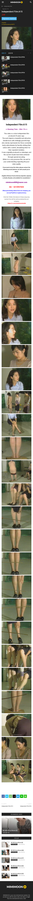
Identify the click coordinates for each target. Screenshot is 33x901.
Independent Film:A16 (25, 806)
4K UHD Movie (14, 844)
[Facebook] (3, 796)
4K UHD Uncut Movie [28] (17, 850)
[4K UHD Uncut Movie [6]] (16, 826)
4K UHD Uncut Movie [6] (10, 830)
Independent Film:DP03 (17, 80)
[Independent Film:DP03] (6, 82)
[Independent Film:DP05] (6, 67)
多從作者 (10, 53)
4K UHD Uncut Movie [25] (17, 873)
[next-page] (30, 53)
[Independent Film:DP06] (6, 59)
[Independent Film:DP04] (6, 74)
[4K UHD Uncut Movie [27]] (6, 860)
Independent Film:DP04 (17, 72)
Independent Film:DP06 (17, 57)
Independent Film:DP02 (17, 88)
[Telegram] (18, 796)
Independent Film (8, 6)
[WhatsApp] (10, 796)
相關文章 (4, 53)
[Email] (14, 796)
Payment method (9, 18)
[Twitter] (6, 796)
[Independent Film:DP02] (6, 90)
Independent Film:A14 (7, 806)
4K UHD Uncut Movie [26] (17, 866)
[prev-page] (28, 53)
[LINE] (21, 796)
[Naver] (25, 796)
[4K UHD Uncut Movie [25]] (6, 875)
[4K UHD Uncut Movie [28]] (6, 852)
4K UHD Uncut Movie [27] (17, 858)
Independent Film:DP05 (17, 65)
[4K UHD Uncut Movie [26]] (6, 868)
